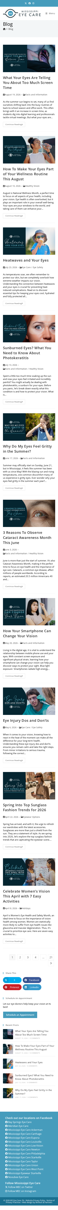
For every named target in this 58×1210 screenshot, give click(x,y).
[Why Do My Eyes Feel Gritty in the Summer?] (8, 1093)
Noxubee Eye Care (18, 1177)
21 (51, 957)
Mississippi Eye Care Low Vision (25, 1145)
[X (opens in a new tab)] (26, 3)
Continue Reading (15, 125)
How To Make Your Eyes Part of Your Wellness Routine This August (28, 173)
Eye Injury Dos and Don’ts (26, 720)
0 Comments (35, 1038)
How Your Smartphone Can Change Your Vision (27, 633)
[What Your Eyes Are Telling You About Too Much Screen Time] (8, 1034)
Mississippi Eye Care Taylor (23, 1161)
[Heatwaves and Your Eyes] (8, 1064)
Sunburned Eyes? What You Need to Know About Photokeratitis (27, 352)
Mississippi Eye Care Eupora (23, 1137)
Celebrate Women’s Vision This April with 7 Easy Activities (26, 896)
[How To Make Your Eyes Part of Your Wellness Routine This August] (8, 1049)
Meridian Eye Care (18, 1126)
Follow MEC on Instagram (22, 1191)
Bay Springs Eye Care (20, 1122)
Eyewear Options (31, 817)
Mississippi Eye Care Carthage (24, 1133)
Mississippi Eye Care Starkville (24, 1157)
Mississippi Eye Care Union (23, 1165)
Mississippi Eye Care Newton (24, 1149)
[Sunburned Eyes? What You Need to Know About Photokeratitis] (8, 1078)
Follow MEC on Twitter (20, 1187)
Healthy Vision (32, 186)
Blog (10, 28)
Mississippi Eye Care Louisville (24, 1141)
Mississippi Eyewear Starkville (24, 1173)
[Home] (4, 28)
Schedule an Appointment (20, 1014)
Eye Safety (38, 267)
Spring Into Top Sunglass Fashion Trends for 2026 (25, 807)
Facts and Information (36, 94)
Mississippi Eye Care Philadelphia (26, 1153)
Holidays (26, 908)
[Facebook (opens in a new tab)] (30, 3)
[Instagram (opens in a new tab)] (33, 3)
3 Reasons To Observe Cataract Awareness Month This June (27, 537)
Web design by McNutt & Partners (37, 1202)
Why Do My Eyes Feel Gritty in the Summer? (27, 449)
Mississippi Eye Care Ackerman (25, 1129)
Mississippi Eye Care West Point (25, 1169)
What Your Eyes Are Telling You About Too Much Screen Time (28, 82)
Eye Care (26, 267)
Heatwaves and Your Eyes (26, 260)
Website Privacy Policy (35, 1200)
